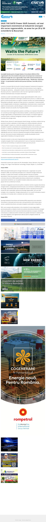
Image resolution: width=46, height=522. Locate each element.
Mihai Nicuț (3, 33)
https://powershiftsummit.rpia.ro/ (9, 159)
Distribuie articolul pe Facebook (24, 220)
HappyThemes (28, 520)
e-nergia (19, 520)
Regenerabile (3, 20)
